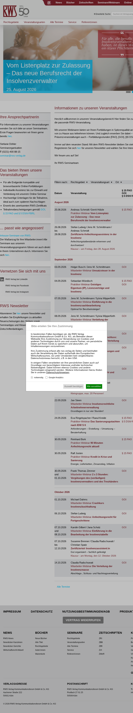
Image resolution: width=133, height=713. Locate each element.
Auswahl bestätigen (73, 386)
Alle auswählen (94, 386)
